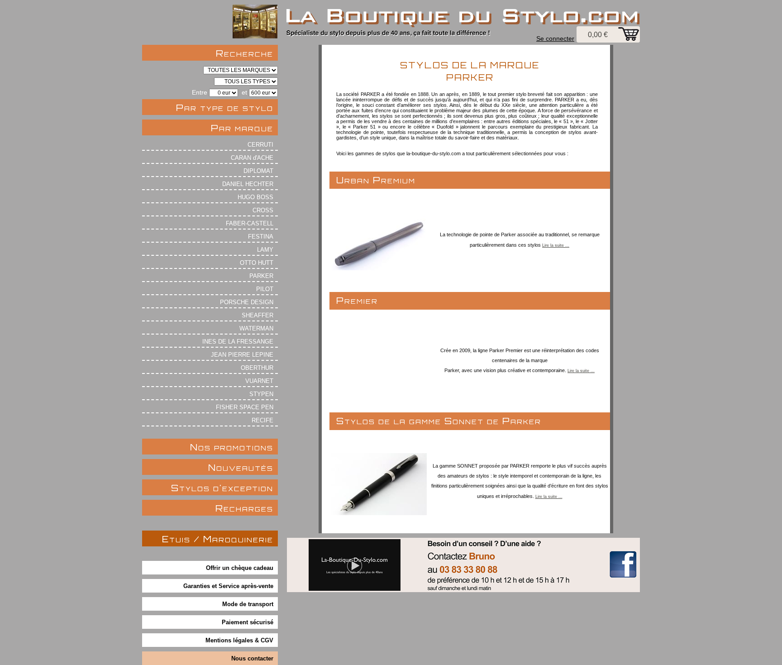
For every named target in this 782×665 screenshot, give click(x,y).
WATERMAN (256, 328)
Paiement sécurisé (247, 622)
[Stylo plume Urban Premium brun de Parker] (379, 268)
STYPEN (261, 394)
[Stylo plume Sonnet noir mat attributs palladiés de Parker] (379, 513)
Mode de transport (247, 604)
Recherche (244, 53)
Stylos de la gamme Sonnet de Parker (438, 420)
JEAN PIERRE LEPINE (242, 354)
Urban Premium (375, 180)
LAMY (265, 249)
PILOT (264, 289)
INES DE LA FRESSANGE (237, 341)
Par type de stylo (224, 107)
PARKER (261, 276)
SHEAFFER (257, 315)
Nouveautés (240, 467)
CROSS (263, 210)
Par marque (242, 128)
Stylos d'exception (222, 487)
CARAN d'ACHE (252, 157)
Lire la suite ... (555, 245)
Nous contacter (252, 658)
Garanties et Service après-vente (228, 586)
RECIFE (262, 420)
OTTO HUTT (256, 262)
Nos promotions (231, 447)
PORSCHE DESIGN (246, 302)
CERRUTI (260, 144)
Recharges (244, 508)
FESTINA (260, 236)
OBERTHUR (257, 367)
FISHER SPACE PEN (244, 407)
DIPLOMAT (258, 170)
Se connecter (555, 38)
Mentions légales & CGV (239, 640)
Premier (357, 300)
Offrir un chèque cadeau (239, 568)
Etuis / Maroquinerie (217, 539)
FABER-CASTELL (249, 223)
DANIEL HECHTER (247, 184)
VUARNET (259, 381)
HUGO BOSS (255, 197)
